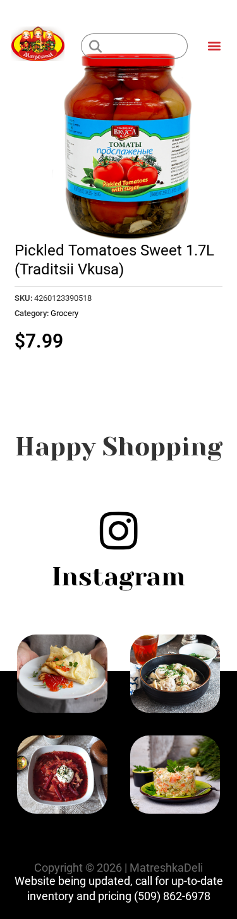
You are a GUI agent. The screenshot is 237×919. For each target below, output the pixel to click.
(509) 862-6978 (172, 896)
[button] (214, 45)
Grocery (64, 313)
